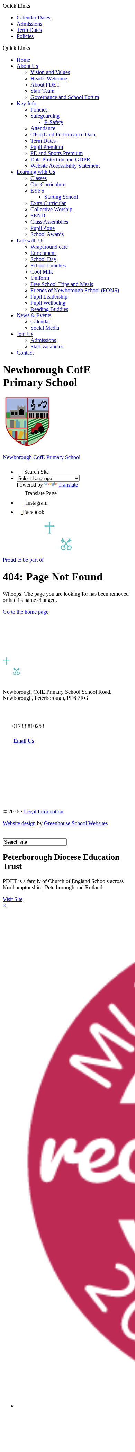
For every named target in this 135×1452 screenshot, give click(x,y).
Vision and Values (50, 72)
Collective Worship (51, 209)
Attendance (42, 128)
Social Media (44, 328)
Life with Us (30, 240)
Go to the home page (25, 612)
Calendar (40, 321)
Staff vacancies (46, 346)
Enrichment (43, 253)
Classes (38, 178)
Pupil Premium (46, 147)
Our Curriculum (47, 184)
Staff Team (42, 91)
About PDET (45, 85)
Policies (25, 36)
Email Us (24, 741)
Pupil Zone (42, 228)
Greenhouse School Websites (76, 823)
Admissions (29, 24)
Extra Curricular (48, 203)
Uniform (39, 278)
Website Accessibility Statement (65, 166)
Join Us (25, 334)
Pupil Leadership (49, 297)
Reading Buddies (49, 309)
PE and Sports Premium (56, 153)
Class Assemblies (49, 222)
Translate (68, 485)
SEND (37, 216)
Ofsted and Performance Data (62, 134)
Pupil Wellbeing (47, 303)
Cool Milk (41, 272)
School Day (43, 259)
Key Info (26, 103)
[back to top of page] (6, 835)
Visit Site (12, 899)
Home (23, 60)
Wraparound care (49, 247)
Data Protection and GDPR (60, 159)
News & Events (34, 315)
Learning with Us (36, 172)
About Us (27, 66)
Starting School (61, 197)
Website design (19, 823)
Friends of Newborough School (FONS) (74, 290)
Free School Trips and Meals (61, 284)
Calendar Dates (33, 17)
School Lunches (48, 265)
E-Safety (53, 122)
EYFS (37, 191)
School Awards (47, 234)
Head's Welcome (48, 78)
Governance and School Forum (64, 97)
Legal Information (43, 811)
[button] (33, 48)
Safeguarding (45, 116)
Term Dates (29, 30)
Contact (25, 353)
